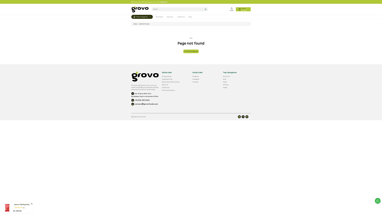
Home (135, 24)
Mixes (225, 82)
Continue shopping (191, 51)
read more (163, 2)
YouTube (195, 82)
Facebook (195, 76)
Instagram (195, 79)
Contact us (181, 17)
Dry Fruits (226, 76)
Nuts (224, 79)
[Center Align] (134, 17)
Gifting (225, 85)
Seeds (225, 87)
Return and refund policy (170, 82)
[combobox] (180, 9)
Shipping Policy (167, 79)
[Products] (7, 208)
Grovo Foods (141, 117)
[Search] (205, 9)
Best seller (159, 17)
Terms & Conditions (168, 90)
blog (190, 17)
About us (170, 17)
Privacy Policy (166, 76)
